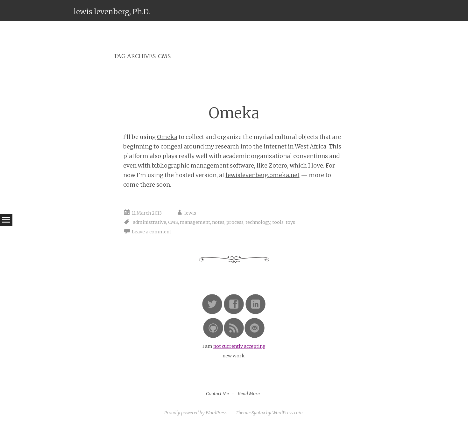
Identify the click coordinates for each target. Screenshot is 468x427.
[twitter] (212, 313)
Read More (249, 393)
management (195, 222)
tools (278, 222)
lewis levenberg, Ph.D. (112, 11)
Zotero (278, 165)
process (235, 222)
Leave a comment (151, 232)
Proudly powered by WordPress (195, 413)
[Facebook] (233, 313)
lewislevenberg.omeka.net (263, 175)
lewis (190, 213)
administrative (149, 222)
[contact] (254, 337)
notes (218, 222)
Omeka (234, 113)
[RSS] (233, 337)
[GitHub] (213, 337)
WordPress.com (287, 413)
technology (257, 222)
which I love (306, 165)
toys (290, 222)
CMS (173, 222)
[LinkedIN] (255, 313)
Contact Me (217, 393)
